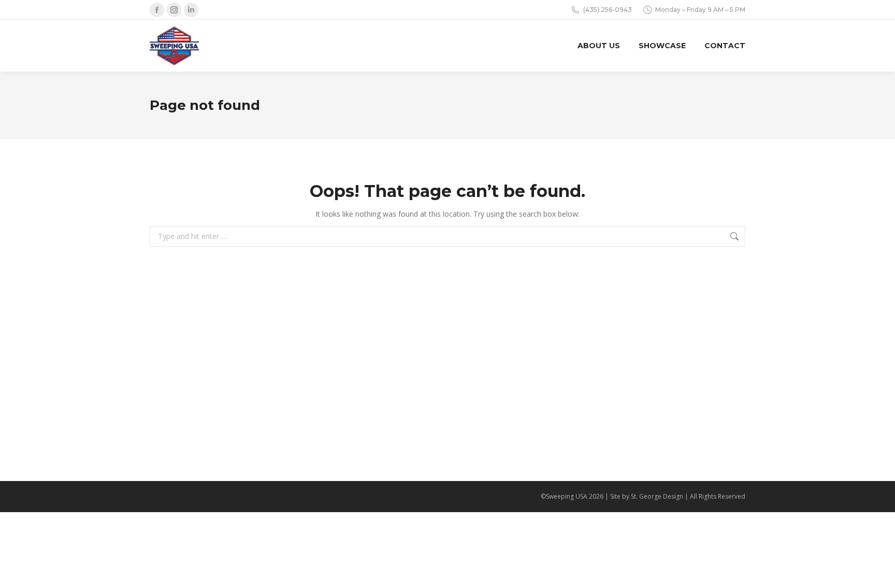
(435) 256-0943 (607, 9)
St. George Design (657, 496)
